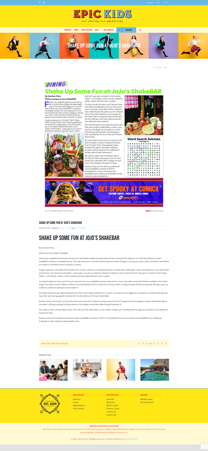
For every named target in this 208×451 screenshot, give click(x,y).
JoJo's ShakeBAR (80, 228)
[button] (140, 30)
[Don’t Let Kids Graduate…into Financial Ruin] (53, 360)
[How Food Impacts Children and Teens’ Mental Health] (87, 360)
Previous (157, 67)
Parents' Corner (64, 228)
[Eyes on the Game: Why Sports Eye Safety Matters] (121, 360)
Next (165, 67)
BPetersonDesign (130, 439)
